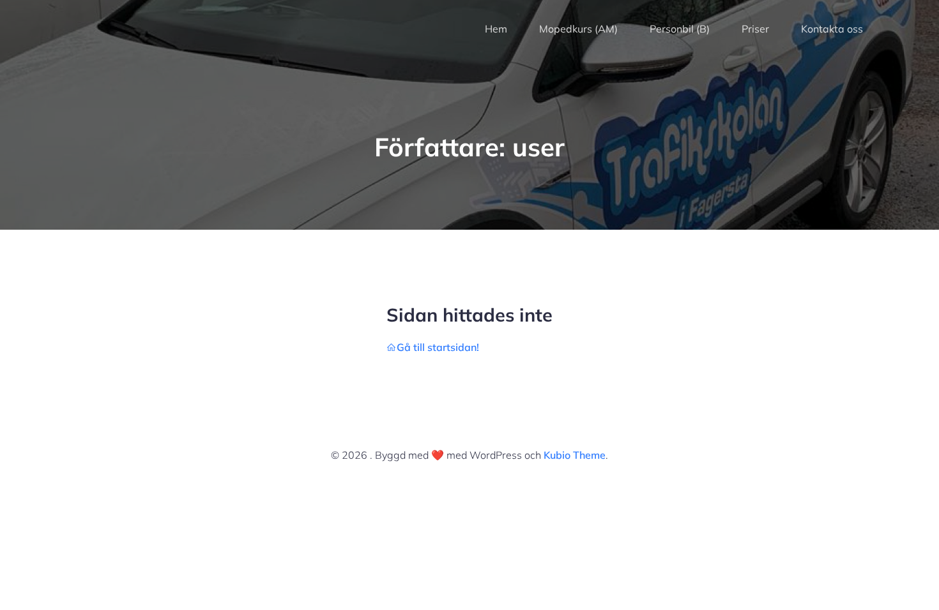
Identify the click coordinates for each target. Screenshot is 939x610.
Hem (496, 28)
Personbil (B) (680, 28)
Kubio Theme (575, 455)
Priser (755, 28)
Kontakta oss (832, 28)
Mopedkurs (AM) (578, 28)
